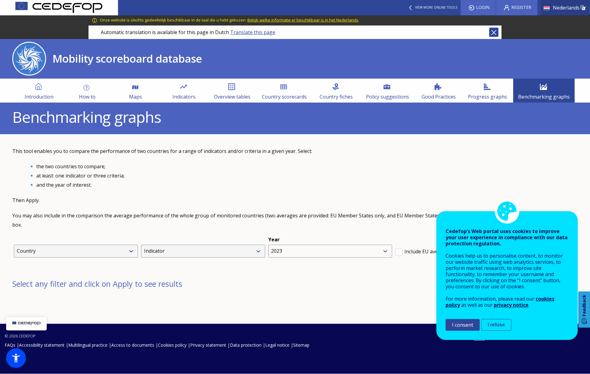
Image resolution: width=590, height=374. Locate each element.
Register (521, 7)
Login (483, 7)
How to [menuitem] (87, 96)
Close (493, 32)
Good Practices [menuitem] (439, 96)
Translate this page (252, 32)
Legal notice (277, 345)
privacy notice (511, 305)
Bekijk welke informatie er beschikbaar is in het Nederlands (302, 20)
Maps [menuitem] (135, 96)
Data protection (246, 345)
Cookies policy (172, 345)
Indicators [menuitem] (183, 96)
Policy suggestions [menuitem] (387, 96)
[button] (16, 358)
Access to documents (132, 345)
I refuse (496, 324)
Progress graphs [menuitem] (487, 96)
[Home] (59, 8)
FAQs (10, 345)
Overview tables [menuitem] (232, 96)
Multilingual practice (88, 345)
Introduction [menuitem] (39, 96)
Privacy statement (208, 345)
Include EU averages (427, 251)
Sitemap (301, 345)
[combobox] (77, 251)
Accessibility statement (42, 345)
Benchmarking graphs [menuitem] (544, 96)
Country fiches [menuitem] (336, 96)
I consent (462, 324)
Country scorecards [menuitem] (284, 96)
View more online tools (436, 7)
